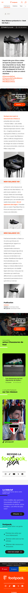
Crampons (7, 6)
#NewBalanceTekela (8, 81)
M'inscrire (16, 514)
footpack (4, 563)
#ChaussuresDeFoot (8, 76)
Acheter (18, 104)
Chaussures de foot (13, 563)
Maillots (15, 6)
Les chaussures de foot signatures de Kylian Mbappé (14, 379)
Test (21, 6)
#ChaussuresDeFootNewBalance (12, 78)
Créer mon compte (13, 552)
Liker (8, 14)
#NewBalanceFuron (8, 80)
